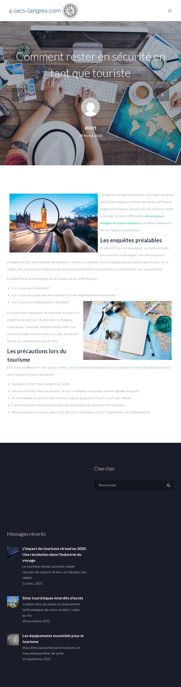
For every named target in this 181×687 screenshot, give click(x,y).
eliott (91, 127)
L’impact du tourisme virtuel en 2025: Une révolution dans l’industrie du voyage (54, 554)
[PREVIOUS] (18, 94)
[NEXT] (162, 94)
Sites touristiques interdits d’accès (52, 598)
